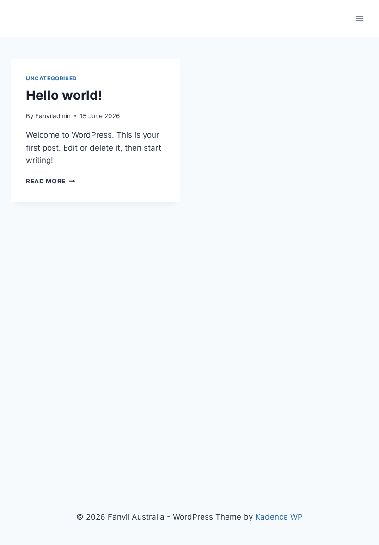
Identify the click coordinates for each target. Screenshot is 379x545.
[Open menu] (359, 18)
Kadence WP (279, 516)
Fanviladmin (53, 116)
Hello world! (64, 95)
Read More (50, 181)
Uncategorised (51, 78)
